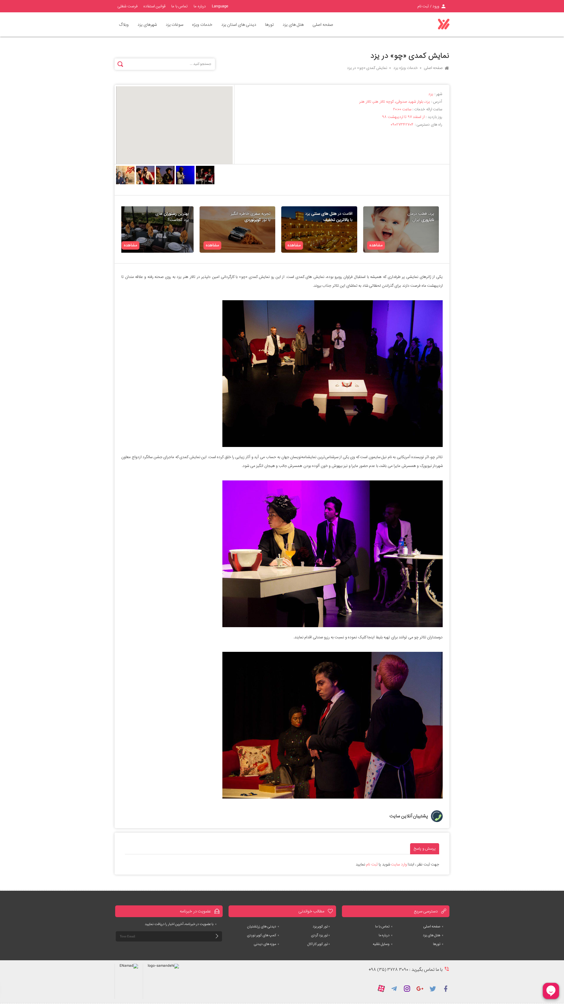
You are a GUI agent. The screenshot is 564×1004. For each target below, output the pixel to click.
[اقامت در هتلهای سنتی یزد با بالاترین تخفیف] (323, 229)
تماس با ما (179, 6)
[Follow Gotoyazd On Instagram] (407, 988)
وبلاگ (124, 24)
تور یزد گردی (320, 935)
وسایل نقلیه (383, 944)
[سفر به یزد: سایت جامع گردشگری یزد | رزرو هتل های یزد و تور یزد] (443, 24)
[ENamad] (129, 981)
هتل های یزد (433, 935)
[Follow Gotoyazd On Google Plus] (420, 988)
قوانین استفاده (154, 6)
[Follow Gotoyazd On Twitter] (433, 988)
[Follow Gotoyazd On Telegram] (394, 988)
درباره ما (200, 6)
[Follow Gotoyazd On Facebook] (445, 988)
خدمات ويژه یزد (405, 68)
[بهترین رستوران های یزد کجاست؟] (159, 229)
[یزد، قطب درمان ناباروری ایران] (405, 229)
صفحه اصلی (323, 24)
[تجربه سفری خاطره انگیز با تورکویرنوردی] (241, 229)
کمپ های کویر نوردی (263, 935)
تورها (438, 944)
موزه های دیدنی (266, 944)
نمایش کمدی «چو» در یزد (367, 68)
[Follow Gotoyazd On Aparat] (381, 988)
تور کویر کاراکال (318, 944)
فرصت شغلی (127, 6)
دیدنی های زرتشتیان (263, 926)
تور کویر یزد (321, 926)
